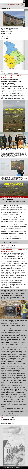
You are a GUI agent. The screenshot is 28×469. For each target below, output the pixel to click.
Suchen (26, 10)
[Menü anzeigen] (24, 1)
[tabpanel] (14, 8)
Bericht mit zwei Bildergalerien (10, 242)
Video (4, 290)
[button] (14, 180)
